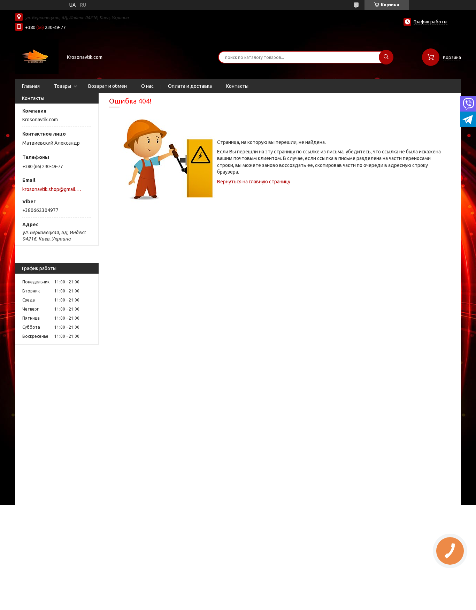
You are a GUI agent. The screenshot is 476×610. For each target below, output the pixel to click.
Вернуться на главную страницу (253, 181)
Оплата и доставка (190, 86)
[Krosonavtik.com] (37, 56)
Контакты (237, 86)
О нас (147, 86)
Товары (62, 86)
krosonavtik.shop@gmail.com (52, 189)
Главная (31, 86)
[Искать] (386, 57)
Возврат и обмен (107, 86)
